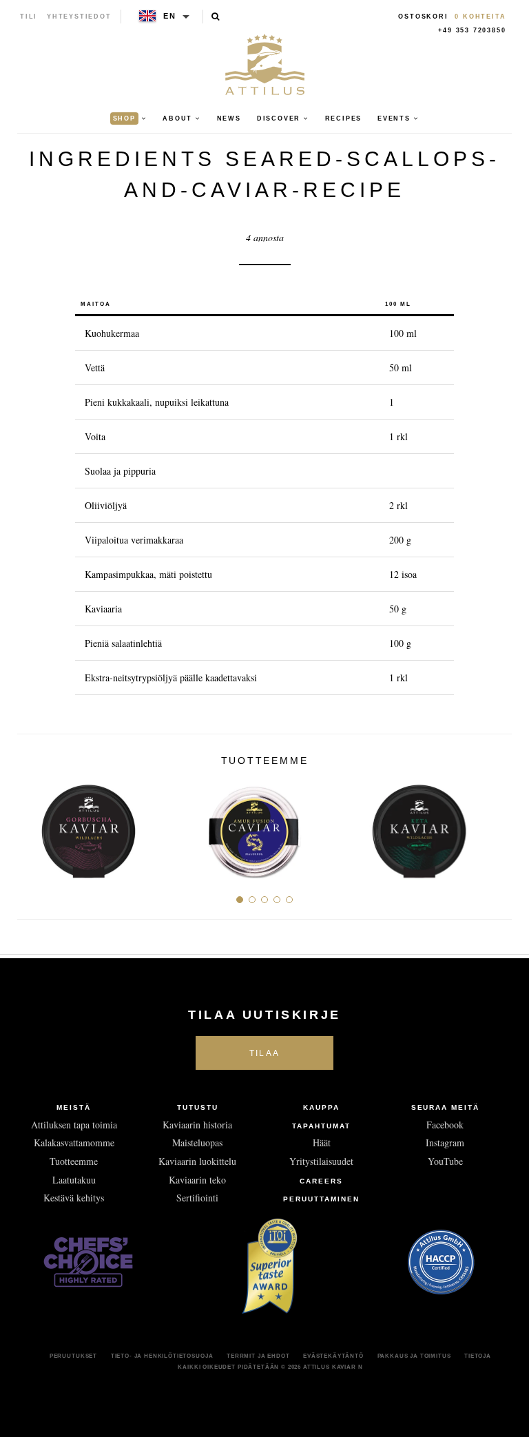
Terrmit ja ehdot (258, 1355)
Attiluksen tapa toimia (74, 1124)
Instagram (445, 1142)
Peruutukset (73, 1355)
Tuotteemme (74, 1161)
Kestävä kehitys (73, 1197)
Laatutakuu (74, 1179)
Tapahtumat (321, 1126)
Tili (28, 16)
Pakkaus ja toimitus (414, 1355)
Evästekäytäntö (333, 1355)
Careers (321, 1181)
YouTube (445, 1161)
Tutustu (197, 1107)
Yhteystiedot (79, 16)
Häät (322, 1142)
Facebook (445, 1124)
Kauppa (321, 1107)
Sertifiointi (197, 1197)
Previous (32, 826)
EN (169, 16)
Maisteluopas (197, 1142)
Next (496, 826)
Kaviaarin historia (197, 1124)
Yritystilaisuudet (321, 1161)
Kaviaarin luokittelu (197, 1161)
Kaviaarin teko (197, 1179)
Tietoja (477, 1355)
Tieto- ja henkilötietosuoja (162, 1355)
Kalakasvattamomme (74, 1142)
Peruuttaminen (321, 1199)
